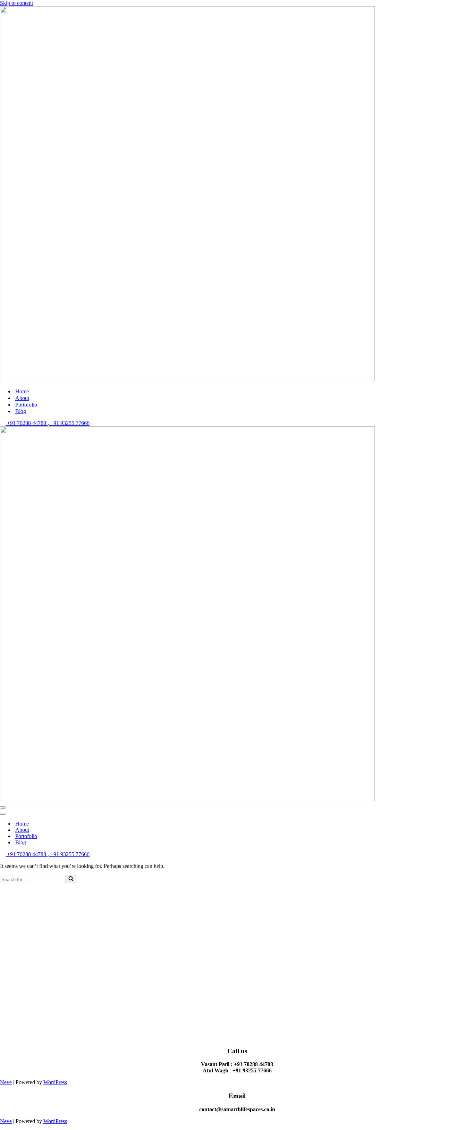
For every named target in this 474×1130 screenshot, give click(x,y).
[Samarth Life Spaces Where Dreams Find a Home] (187, 379)
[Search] (71, 879)
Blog (20, 411)
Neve (6, 1082)
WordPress (55, 1082)
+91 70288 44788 (27, 423)
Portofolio (26, 405)
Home (22, 391)
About (22, 398)
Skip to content (16, 3)
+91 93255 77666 (69, 423)
